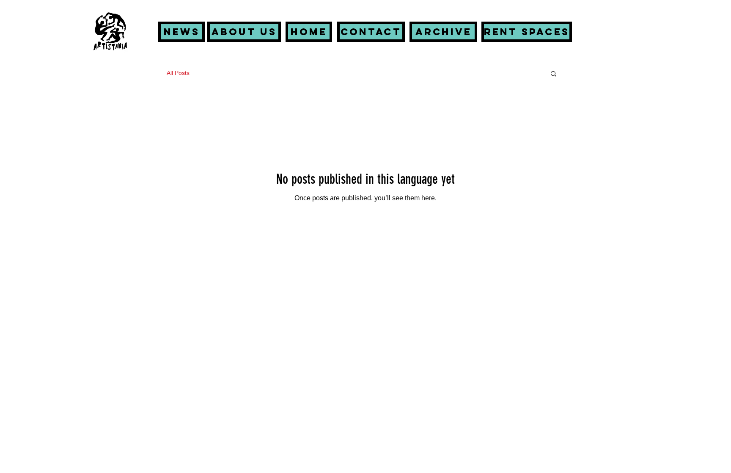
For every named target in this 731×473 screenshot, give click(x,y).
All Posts (178, 72)
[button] (554, 74)
